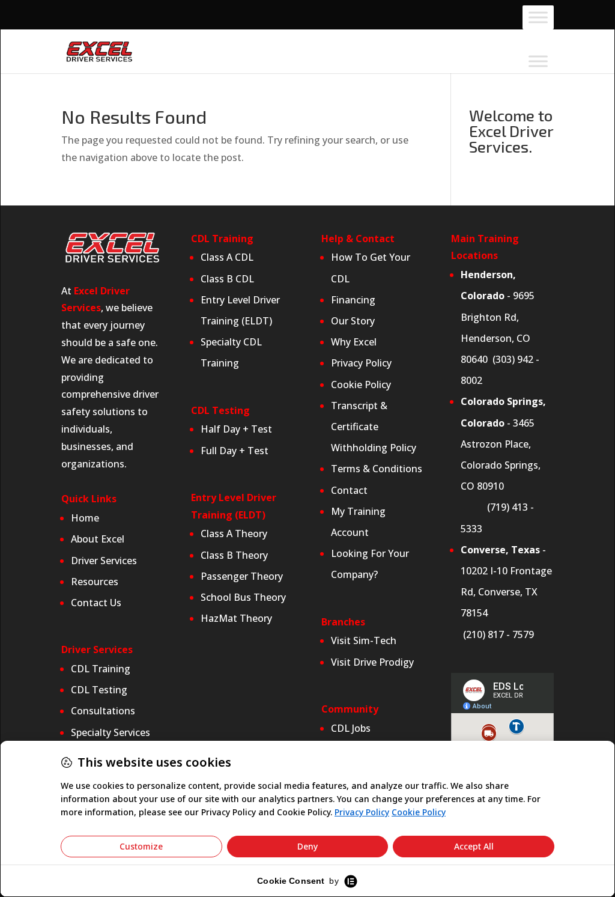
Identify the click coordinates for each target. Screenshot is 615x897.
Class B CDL (228, 278)
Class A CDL (227, 257)
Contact (349, 490)
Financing (353, 299)
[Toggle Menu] (538, 17)
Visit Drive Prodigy (372, 662)
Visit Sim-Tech (363, 640)
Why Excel (354, 341)
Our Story (353, 320)
